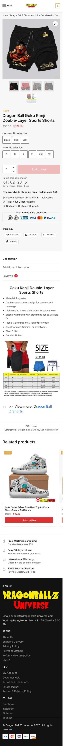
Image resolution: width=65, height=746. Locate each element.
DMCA (6, 660)
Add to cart (39, 169)
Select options (29, 520)
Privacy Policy (10, 646)
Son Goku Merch (44, 15)
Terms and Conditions (15, 682)
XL (32, 154)
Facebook (8, 704)
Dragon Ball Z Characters (22, 15)
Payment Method (12, 650)
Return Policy (10, 686)
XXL (41, 154)
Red (16, 139)
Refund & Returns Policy (17, 691)
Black (7, 139)
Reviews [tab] (9, 275)
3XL (50, 154)
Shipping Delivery (13, 641)
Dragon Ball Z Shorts (28, 429)
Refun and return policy (16, 655)
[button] (55, 23)
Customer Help (11, 677)
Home (5, 15)
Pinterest (7, 713)
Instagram (8, 708)
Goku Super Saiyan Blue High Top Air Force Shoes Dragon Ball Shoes (27, 508)
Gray (24, 139)
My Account (9, 672)
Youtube (7, 717)
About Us (7, 637)
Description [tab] (9, 258)
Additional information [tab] (16, 267)
